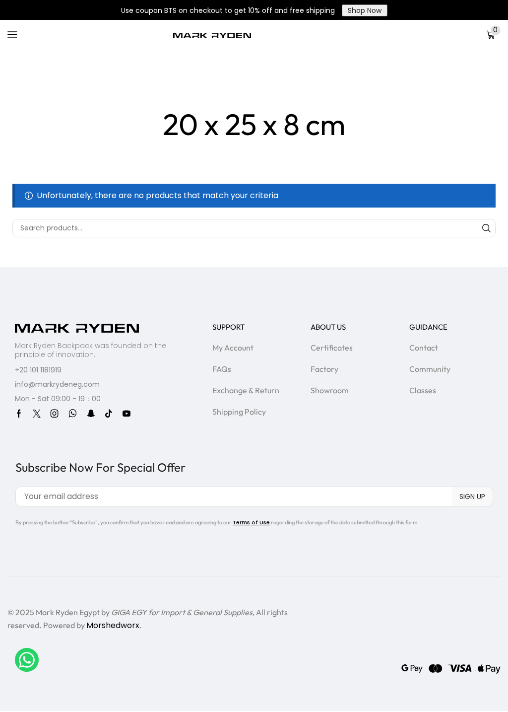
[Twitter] (37, 414)
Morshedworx (112, 625)
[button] (12, 35)
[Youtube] (126, 414)
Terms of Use (251, 522)
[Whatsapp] (72, 414)
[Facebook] (19, 414)
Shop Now (364, 10)
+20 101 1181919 (38, 370)
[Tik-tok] (109, 414)
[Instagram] (55, 414)
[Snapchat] (91, 414)
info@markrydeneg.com (57, 384)
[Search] (486, 228)
